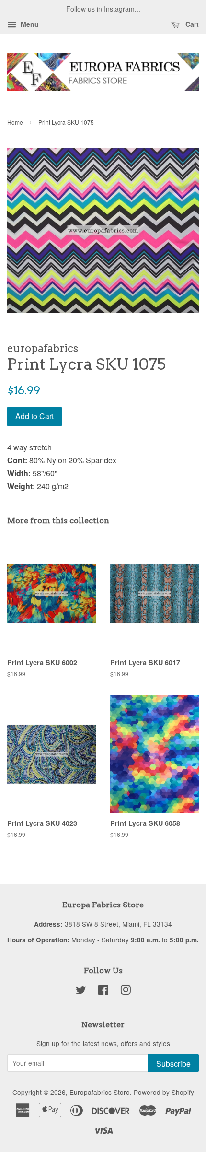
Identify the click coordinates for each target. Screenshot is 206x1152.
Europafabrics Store (99, 1092)
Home (15, 122)
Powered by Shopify (164, 1092)
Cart (191, 24)
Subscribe (173, 1063)
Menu (29, 24)
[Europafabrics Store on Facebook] (103, 991)
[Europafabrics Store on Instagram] (125, 991)
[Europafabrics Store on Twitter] (81, 991)
